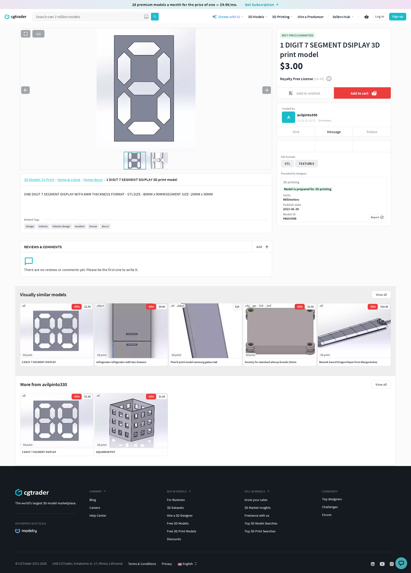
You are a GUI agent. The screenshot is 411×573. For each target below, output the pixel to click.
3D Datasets (175, 507)
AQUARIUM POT (105, 452)
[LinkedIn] (373, 564)
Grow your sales (256, 500)
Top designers (332, 499)
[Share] (372, 146)
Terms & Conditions (142, 564)
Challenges (330, 507)
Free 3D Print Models (181, 531)
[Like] (296, 146)
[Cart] (366, 16)
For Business (176, 500)
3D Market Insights (258, 507)
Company (95, 491)
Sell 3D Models (255, 491)
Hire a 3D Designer (180, 515)
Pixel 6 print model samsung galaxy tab (194, 362)
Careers (94, 507)
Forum (327, 515)
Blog (92, 500)
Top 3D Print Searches (260, 531)
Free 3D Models (178, 523)
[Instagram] (392, 564)
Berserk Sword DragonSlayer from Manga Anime (348, 362)
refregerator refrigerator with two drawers (121, 362)
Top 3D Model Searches (261, 523)
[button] (146, 16)
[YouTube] (382, 564)
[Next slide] (266, 90)
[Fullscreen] (25, 34)
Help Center (97, 515)
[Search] (155, 16)
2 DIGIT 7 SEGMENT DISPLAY (39, 452)
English (185, 564)
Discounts (174, 539)
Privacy (167, 564)
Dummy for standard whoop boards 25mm (270, 362)
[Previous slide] (25, 90)
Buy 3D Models (177, 491)
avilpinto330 (307, 114)
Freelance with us (257, 515)
